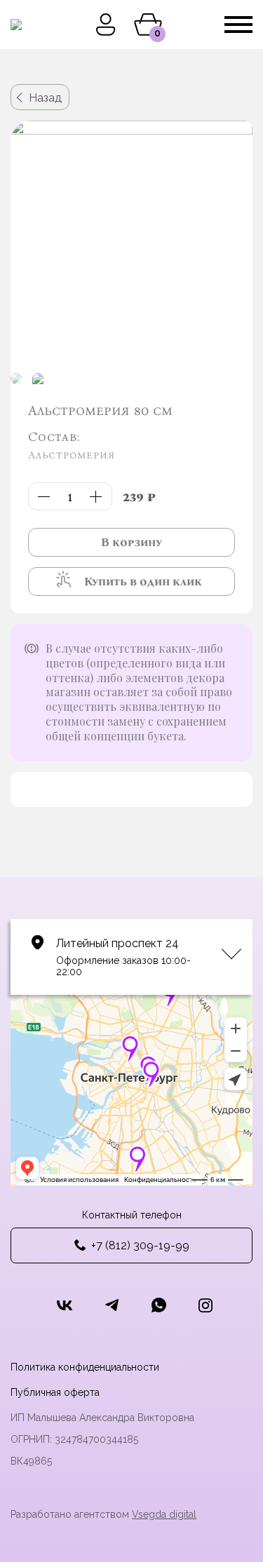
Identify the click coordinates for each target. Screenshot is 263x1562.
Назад (45, 97)
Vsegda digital (164, 1514)
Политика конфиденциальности (85, 1367)
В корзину (131, 542)
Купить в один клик (143, 581)
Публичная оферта (55, 1392)
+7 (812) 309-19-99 (140, 1245)
